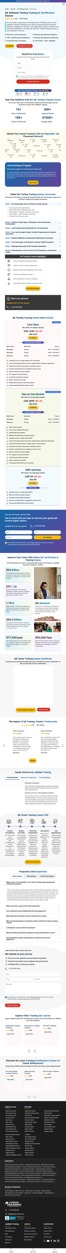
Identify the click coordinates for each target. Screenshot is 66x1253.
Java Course (9, 1120)
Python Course (10, 1124)
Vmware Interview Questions (27, 1171)
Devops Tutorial (29, 1120)
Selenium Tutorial (49, 1120)
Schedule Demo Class (33, 81)
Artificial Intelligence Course (13, 1155)
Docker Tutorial (29, 1155)
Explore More (33, 182)
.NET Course (9, 1122)
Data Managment (9, 1193)
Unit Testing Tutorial (30, 1137)
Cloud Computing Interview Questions (30, 1175)
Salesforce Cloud (19, 1190)
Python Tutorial (48, 1129)
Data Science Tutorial (31, 1122)
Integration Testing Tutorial (32, 1143)
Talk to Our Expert (12, 1005)
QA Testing (37, 1190)
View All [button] (32, 760)
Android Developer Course (13, 1148)
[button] (33, 1251)
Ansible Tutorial (29, 1150)
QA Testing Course (22, 9)
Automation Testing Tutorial (51, 1115)
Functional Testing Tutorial (51, 1111)
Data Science (28, 1193)
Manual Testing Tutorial (50, 1117)
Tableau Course (10, 1152)
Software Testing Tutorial (32, 1113)
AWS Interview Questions (47, 1164)
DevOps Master (19, 1193)
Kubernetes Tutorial (49, 1122)
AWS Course (9, 1137)
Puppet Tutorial (29, 1141)
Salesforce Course (11, 1111)
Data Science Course (11, 1141)
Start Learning (43, 709)
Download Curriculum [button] (24, 46)
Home (7, 9)
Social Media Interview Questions (33, 1177)
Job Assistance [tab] (12, 777)
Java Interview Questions (28, 1169)
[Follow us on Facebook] (51, 1241)
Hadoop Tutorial (29, 1127)
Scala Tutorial (48, 1124)
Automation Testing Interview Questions (15, 1181)
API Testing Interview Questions (33, 1173)
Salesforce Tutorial (30, 1111)
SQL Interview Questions (49, 1167)
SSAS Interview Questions (49, 1173)
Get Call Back (47, 537)
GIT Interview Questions (47, 1181)
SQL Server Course (11, 1113)
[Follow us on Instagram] (58, 1241)
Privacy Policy (40, 76)
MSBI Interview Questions (34, 1179)
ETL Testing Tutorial (49, 1127)
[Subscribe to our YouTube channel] (48, 1241)
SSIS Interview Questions (33, 1181)
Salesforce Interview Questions (13, 1169)
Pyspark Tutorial (48, 1131)
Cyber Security (29, 1190)
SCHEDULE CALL (46, 1)
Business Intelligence (38, 1193)
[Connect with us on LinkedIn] (54, 1241)
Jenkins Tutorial (29, 1148)
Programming (8, 1195)
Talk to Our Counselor (33, 862)
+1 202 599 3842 (16, 307)
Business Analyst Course (13, 1134)
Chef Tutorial (28, 1146)
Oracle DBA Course (11, 1129)
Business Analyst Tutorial (32, 1117)
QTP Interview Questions (48, 1179)
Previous (4, 745)
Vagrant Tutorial (29, 1152)
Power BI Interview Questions (12, 1175)
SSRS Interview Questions (48, 1175)
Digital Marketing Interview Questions (14, 1173)
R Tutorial (27, 1134)
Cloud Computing (9, 1190)
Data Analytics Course (12, 1143)
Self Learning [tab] (31, 876)
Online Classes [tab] (17, 876)
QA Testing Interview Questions (13, 1167)
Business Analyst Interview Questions (14, 1164)
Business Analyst (45, 1190)
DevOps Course (10, 1117)
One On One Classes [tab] (47, 876)
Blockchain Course (11, 1127)
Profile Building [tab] (44, 778)
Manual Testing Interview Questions (14, 1177)
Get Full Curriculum (33, 288)
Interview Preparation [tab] (29, 778)
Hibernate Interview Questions (44, 1169)
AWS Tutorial (28, 1124)
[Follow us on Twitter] (45, 1241)
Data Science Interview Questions (44, 1171)
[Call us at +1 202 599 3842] (7, 307)
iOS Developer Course (12, 1131)
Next (62, 745)
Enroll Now (9, 46)
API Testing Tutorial (30, 1139)
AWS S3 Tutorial (29, 1131)
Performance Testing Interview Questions (15, 1179)
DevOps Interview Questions (32, 1164)
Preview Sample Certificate (26, 710)
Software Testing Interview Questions (32, 1167)
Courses (12, 9)
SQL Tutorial (28, 1115)
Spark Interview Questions (11, 1171)
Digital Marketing (49, 1193)
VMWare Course (10, 1150)
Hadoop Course (10, 1139)
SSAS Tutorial (48, 1113)
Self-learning (17, 1195)
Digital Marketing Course (12, 1146)
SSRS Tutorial (29, 1129)
